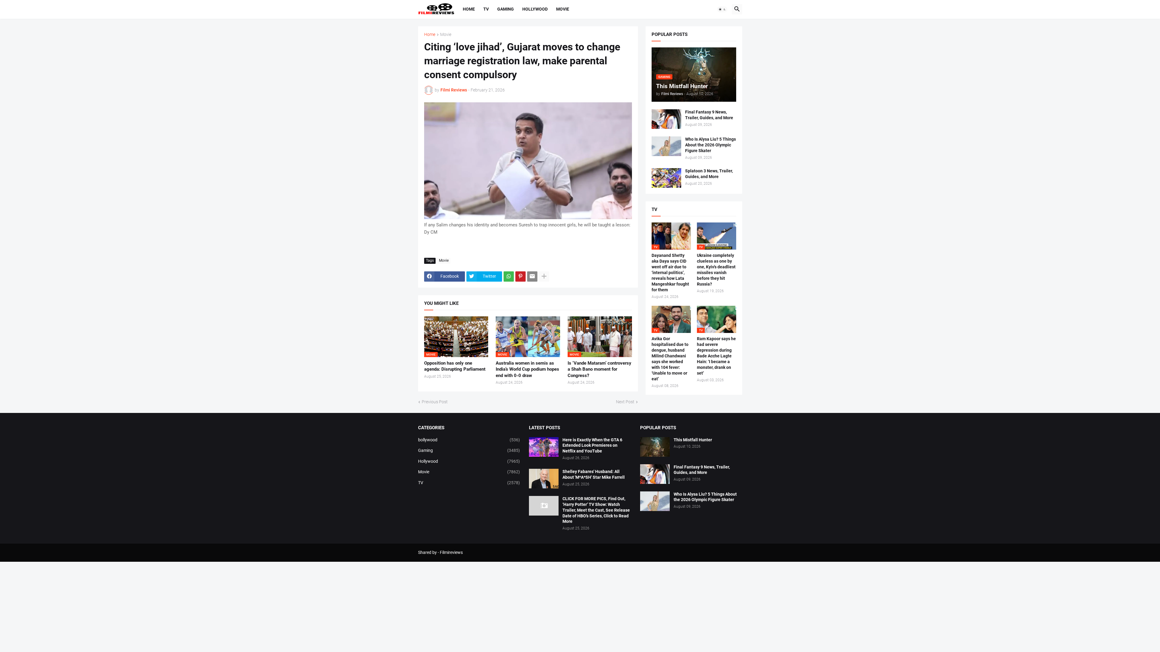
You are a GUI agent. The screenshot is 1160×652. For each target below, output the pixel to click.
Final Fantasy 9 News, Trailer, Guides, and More (709, 115)
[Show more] (544, 276)
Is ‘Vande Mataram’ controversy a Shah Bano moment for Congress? (599, 369)
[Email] (532, 276)
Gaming (505, 9)
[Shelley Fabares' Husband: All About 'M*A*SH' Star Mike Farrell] (544, 478)
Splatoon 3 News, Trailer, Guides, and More (709, 173)
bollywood (469, 439)
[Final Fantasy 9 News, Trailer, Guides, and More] (666, 119)
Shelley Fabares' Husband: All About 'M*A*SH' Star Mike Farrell (593, 474)
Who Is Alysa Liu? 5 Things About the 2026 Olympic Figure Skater (710, 145)
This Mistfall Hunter (693, 439)
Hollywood (535, 9)
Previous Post (435, 401)
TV (486, 9)
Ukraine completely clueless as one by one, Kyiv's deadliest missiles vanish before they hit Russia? (716, 269)
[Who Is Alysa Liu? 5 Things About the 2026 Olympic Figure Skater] (666, 146)
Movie (562, 9)
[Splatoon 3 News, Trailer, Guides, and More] (666, 178)
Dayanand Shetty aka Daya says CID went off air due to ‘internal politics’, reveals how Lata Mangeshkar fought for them (670, 272)
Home (469, 9)
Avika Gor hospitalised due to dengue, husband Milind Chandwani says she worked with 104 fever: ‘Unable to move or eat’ (670, 358)
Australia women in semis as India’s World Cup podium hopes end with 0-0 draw (527, 369)
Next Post (625, 401)
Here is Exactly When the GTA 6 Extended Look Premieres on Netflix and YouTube (592, 445)
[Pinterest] (520, 276)
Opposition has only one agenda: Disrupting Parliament (454, 366)
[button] (722, 9)
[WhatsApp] (509, 276)
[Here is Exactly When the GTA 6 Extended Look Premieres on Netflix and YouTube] (544, 447)
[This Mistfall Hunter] (655, 447)
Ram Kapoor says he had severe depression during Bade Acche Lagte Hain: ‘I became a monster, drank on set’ (716, 355)
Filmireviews (451, 552)
